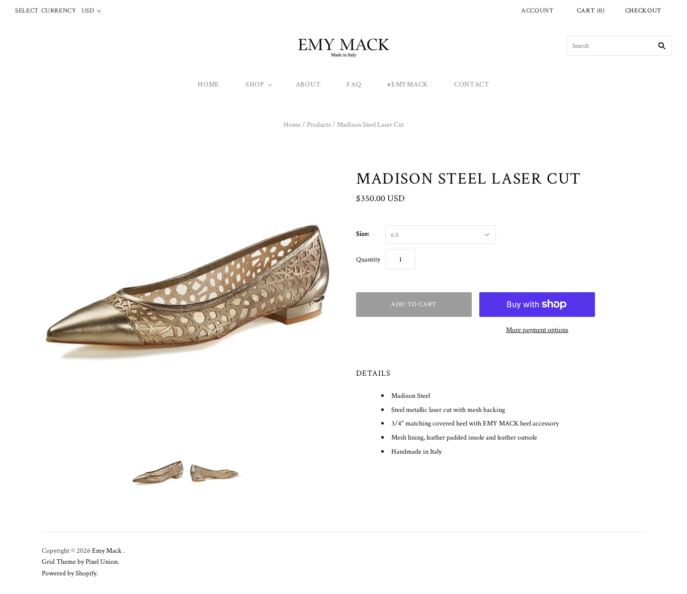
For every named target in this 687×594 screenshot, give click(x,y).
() (591, 10)
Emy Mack (107, 550)
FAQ (354, 84)
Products (319, 124)
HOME (208, 84)
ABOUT (308, 84)
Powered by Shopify (69, 572)
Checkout (643, 10)
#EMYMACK (407, 84)
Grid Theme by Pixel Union (80, 561)
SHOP (254, 84)
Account (537, 10)
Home (292, 124)
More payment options (537, 329)
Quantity (368, 259)
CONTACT (471, 84)
